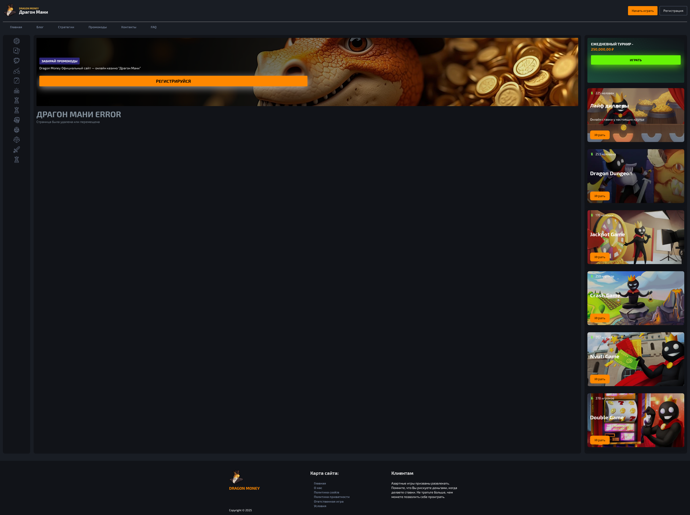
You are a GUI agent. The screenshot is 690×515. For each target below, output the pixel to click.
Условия (320, 506)
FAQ (154, 27)
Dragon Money (244, 488)
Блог (40, 27)
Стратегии (66, 27)
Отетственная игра (329, 501)
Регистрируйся (173, 81)
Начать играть (643, 11)
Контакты (128, 27)
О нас (318, 488)
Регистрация (673, 11)
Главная (16, 27)
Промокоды (98, 27)
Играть (636, 60)
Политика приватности (332, 497)
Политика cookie (326, 492)
